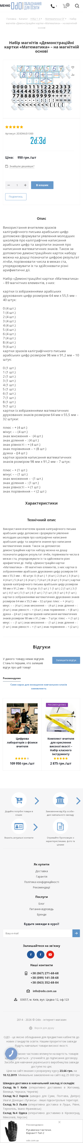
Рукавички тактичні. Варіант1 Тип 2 (39, 1131)
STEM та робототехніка (31, 954)
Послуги (41, 897)
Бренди (41, 914)
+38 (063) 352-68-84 (45, 982)
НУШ (40, 954)
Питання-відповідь (41, 909)
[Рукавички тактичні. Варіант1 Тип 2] (11, 1131)
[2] (11, 127)
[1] (7, 127)
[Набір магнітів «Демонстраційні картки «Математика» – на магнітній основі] (41, 88)
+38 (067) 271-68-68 (45, 973)
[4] (18, 127)
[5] (22, 127)
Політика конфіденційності (41, 882)
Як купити (41, 864)
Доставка (41, 871)
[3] (14, 127)
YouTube (50, 954)
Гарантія (41, 876)
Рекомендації (41, 887)
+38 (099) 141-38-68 (45, 978)
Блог (41, 903)
